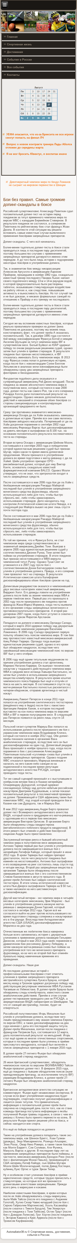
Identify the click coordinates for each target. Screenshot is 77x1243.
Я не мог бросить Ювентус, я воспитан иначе (36, 153)
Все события (15, 67)
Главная (12, 36)
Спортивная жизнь (19, 44)
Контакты (13, 74)
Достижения (15, 52)
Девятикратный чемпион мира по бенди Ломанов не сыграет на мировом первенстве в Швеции (39, 183)
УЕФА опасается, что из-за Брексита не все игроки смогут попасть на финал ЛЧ (40, 136)
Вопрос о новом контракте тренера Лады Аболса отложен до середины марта (39, 146)
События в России (19, 59)
